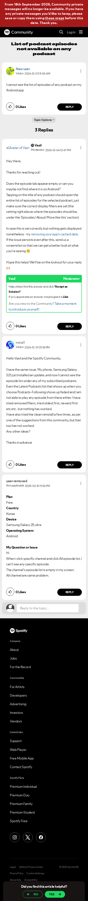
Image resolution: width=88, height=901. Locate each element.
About (14, 649)
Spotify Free (18, 821)
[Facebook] (41, 837)
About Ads (15, 880)
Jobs (13, 658)
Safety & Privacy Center (31, 867)
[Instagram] (15, 837)
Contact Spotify (21, 767)
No (36, 894)
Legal (13, 867)
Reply (69, 107)
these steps (54, 18)
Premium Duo (19, 795)
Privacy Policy (16, 873)
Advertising (18, 704)
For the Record (20, 667)
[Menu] (81, 32)
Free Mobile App (22, 758)
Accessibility (30, 880)
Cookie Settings (35, 873)
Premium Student (22, 812)
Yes (51, 894)
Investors (16, 712)
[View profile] (10, 70)
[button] (81, 71)
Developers (18, 695)
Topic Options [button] (43, 120)
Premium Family (21, 803)
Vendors (16, 721)
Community (22, 32)
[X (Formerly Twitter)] (28, 837)
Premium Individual (23, 786)
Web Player (18, 749)
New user (23, 69)
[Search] (61, 32)
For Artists (17, 687)
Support (16, 741)
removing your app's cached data (54, 234)
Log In (71, 32)
